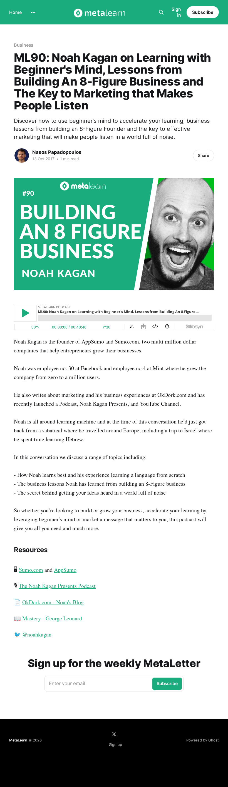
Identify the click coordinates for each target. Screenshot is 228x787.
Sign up (115, 744)
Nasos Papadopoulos (56, 152)
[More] (33, 12)
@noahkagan (36, 634)
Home (15, 12)
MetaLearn (18, 740)
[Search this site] (161, 12)
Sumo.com (31, 569)
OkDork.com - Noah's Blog (53, 602)
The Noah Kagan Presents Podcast (57, 586)
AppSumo (65, 569)
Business (23, 45)
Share (203, 155)
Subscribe (202, 12)
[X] (114, 734)
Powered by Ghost (202, 740)
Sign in (176, 12)
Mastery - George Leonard (52, 618)
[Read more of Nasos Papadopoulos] (21, 155)
